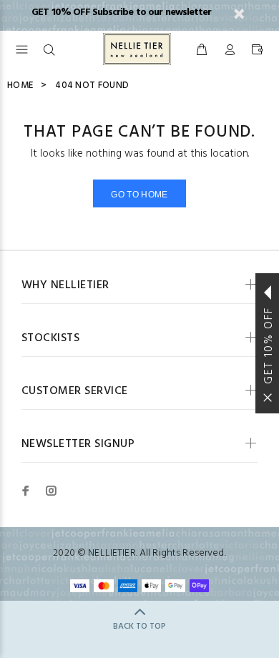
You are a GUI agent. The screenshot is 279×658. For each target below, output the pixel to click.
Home (20, 85)
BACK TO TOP (139, 626)
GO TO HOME (139, 195)
